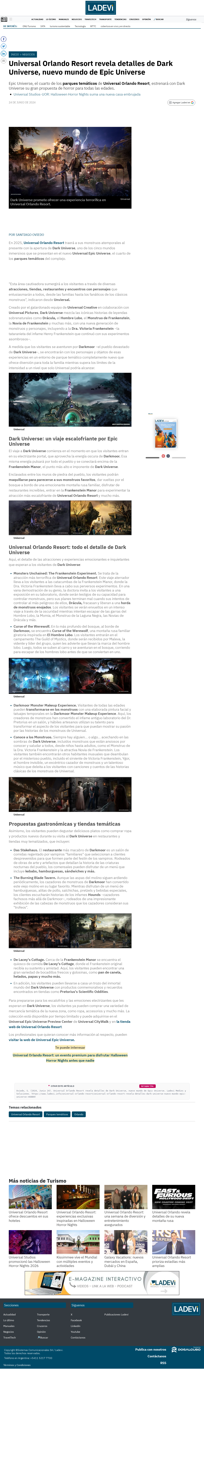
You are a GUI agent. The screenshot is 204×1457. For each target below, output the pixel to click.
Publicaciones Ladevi (116, 1314)
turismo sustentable (60, 26)
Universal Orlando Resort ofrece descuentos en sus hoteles (28, 1216)
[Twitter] (3, 46)
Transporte (105, 19)
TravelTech (90, 19)
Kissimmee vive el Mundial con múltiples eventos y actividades (77, 1261)
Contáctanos (78, 1337)
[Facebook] (3, 39)
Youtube (75, 1331)
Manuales (64, 19)
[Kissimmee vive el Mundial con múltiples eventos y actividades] (78, 1242)
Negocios (77, 19)
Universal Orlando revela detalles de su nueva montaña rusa (171, 1216)
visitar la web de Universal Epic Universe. (42, 1039)
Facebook (76, 1320)
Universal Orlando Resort (25, 1114)
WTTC (93, 26)
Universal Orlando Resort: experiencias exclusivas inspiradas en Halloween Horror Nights (76, 1218)
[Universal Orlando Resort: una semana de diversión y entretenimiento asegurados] (125, 1197)
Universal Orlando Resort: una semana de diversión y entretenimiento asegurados (125, 1218)
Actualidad (37, 19)
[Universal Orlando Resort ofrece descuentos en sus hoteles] (30, 1197)
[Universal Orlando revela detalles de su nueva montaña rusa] (173, 1197)
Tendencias (120, 19)
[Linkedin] (3, 53)
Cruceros (134, 19)
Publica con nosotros (150, 1349)
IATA (42, 26)
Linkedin (75, 1326)
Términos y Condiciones (17, 1365)
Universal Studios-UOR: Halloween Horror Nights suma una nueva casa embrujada (77, 94)
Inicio (15, 54)
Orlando (78, 1114)
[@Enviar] (3, 61)
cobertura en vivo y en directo (115, 26)
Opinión (146, 19)
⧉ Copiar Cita (147, 1086)
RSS (163, 1363)
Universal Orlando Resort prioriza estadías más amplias (171, 1261)
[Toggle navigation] (10, 19)
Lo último (51, 19)
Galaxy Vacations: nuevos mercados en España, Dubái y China (124, 1261)
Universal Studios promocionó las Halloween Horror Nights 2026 (29, 1261)
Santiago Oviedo (30, 234)
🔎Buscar (159, 19)
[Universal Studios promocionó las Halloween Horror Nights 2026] (30, 1242)
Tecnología (80, 26)
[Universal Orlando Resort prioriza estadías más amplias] (173, 1242)
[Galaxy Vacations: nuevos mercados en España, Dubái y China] (125, 1242)
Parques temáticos (57, 1114)
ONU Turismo (29, 26)
